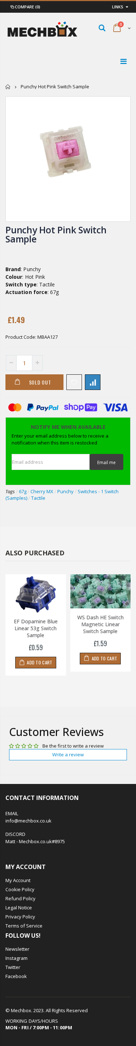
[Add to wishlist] (74, 382)
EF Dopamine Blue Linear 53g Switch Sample (36, 628)
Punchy (65, 491)
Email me (106, 462)
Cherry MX (41, 491)
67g (22, 491)
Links (117, 6)
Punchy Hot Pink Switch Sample (56, 234)
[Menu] (123, 61)
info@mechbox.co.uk (28, 820)
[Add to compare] (92, 382)
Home (8, 86)
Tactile (38, 498)
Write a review (68, 754)
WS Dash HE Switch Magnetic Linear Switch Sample (100, 624)
